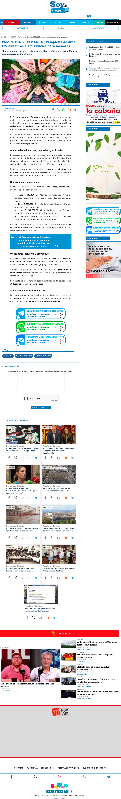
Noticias (12, 37)
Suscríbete (101, 768)
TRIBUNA (99, 22)
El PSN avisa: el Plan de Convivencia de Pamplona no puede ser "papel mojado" (22, 490)
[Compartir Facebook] (53, 109)
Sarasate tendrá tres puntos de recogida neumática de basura (56, 489)
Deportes (43, 22)
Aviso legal (32, 768)
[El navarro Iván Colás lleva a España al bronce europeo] (68, 660)
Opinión (86, 22)
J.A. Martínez (8, 108)
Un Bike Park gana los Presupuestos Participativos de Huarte (59, 569)
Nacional (28, 22)
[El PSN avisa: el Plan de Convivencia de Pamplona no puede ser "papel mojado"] (23, 475)
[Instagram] (60, 777)
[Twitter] (35, 777)
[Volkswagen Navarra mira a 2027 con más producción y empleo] (68, 647)
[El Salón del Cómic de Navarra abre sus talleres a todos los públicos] (23, 435)
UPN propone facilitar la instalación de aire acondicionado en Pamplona (59, 529)
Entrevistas (22, 28)
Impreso (72, 22)
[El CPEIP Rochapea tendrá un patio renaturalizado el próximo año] (23, 515)
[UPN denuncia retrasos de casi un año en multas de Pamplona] (41, 595)
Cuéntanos (88, 768)
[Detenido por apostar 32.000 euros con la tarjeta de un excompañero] (68, 685)
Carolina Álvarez (84, 649)
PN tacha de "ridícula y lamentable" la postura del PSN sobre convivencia (59, 450)
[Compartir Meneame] (69, 110)
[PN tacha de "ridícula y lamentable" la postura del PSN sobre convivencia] (59, 435)
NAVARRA (4, 647)
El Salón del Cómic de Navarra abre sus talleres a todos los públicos (22, 449)
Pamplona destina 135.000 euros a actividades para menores (43, 37)
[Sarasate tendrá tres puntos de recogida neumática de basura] (59, 475)
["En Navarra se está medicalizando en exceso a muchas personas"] (30, 681)
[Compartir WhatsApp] (63, 109)
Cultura (59, 22)
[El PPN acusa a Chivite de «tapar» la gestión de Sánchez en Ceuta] (68, 697)
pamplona (8, 356)
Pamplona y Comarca (15, 446)
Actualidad (98, 28)
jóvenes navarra (43, 356)
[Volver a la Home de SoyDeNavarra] (2, 22)
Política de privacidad (68, 768)
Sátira (61, 28)
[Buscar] (89, 16)
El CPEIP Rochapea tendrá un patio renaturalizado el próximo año (22, 529)
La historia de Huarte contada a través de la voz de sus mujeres (20, 569)
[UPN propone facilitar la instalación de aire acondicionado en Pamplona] (59, 515)
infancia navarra (24, 356)
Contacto (18, 768)
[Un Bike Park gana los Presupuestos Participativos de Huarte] (59, 555)
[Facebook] (12, 777)
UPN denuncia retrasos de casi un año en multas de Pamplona (39, 609)
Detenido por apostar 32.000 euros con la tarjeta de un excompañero (96, 680)
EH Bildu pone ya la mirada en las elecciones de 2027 (93, 668)
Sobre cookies (47, 768)
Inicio (3, 37)
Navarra (12, 22)
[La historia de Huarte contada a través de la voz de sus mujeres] (23, 555)
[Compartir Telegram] (75, 109)
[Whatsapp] (84, 777)
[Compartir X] (58, 110)
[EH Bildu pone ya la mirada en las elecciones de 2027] (68, 672)
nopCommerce (62, 798)
